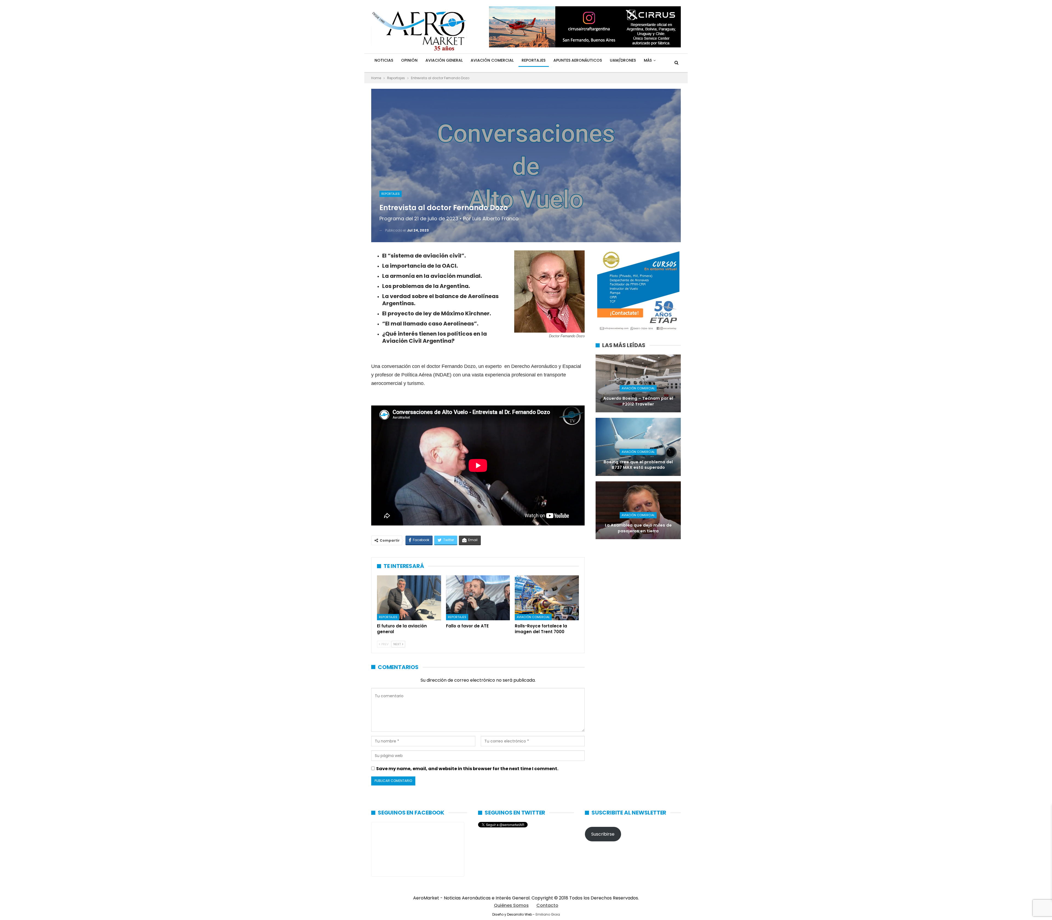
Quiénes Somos (511, 905)
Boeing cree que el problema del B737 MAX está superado (638, 464)
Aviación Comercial (492, 60)
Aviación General (444, 60)
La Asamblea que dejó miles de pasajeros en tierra (638, 528)
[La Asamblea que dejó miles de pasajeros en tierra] (638, 510)
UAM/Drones (623, 60)
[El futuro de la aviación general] (409, 597)
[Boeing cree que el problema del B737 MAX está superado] (638, 447)
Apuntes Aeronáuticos (577, 60)
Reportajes (533, 60)
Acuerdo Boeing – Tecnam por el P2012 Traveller (638, 401)
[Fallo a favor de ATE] (478, 597)
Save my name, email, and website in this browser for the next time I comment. (467, 768)
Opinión (409, 60)
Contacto (547, 905)
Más (648, 60)
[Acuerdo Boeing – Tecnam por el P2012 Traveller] (638, 383)
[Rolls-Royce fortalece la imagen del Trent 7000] (547, 597)
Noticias (384, 60)
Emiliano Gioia (548, 914)
